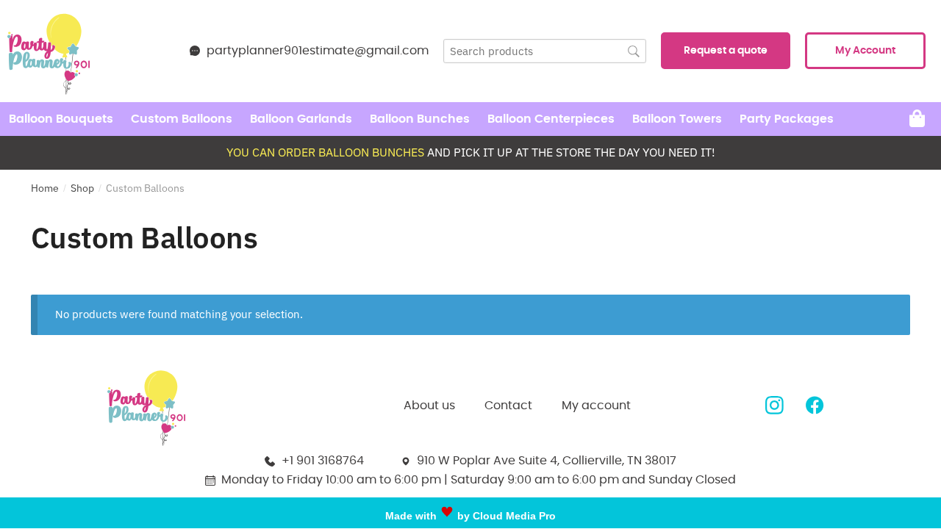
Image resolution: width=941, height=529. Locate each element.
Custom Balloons (181, 119)
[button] (725, 50)
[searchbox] (544, 51)
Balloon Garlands (301, 119)
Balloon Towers (677, 119)
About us (429, 405)
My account (596, 405)
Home (45, 188)
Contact (508, 405)
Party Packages (787, 119)
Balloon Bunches (420, 119)
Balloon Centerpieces (551, 119)
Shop (82, 188)
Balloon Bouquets (61, 119)
